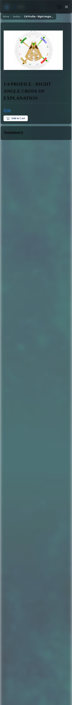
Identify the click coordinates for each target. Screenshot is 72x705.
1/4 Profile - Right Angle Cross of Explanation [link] (39, 16)
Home (6, 16)
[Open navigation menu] (66, 7)
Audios (16, 16)
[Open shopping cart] (59, 7)
